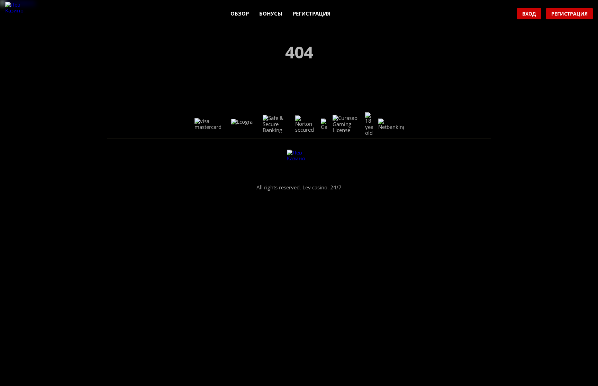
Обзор (239, 13)
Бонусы (270, 13)
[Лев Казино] (17, 14)
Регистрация (311, 13)
